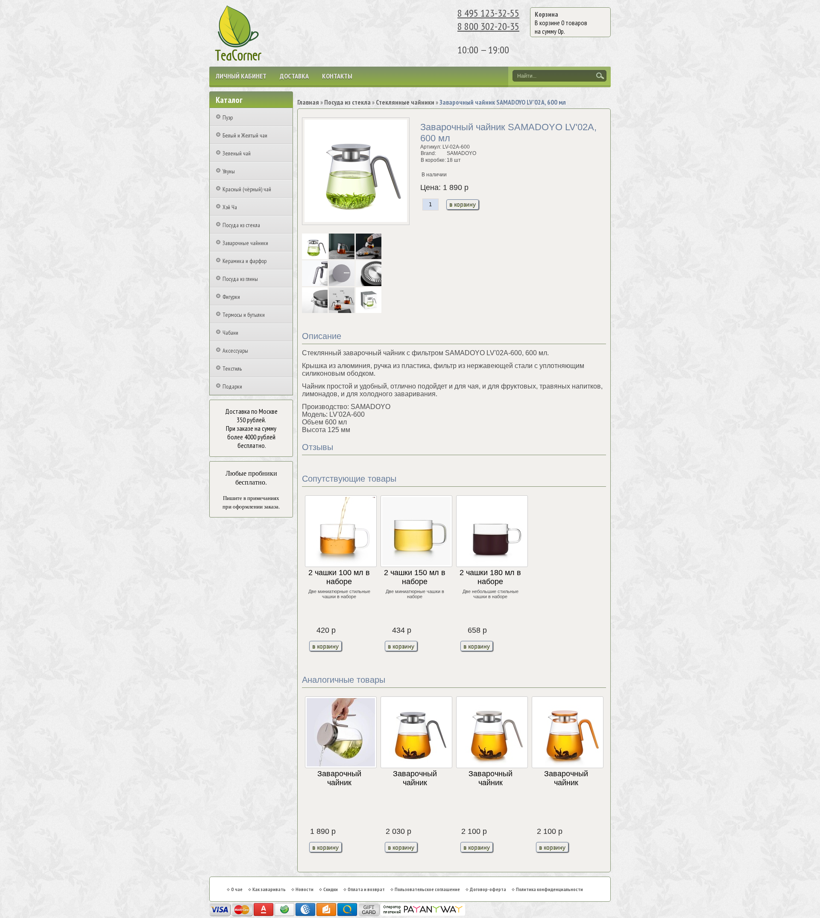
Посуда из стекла (241, 225)
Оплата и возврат (366, 889)
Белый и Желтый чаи (245, 135)
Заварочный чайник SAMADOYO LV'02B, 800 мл (490, 778)
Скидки (330, 889)
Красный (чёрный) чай (247, 189)
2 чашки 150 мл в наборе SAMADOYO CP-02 (415, 577)
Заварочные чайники (245, 243)
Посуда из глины (240, 279)
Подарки (232, 386)
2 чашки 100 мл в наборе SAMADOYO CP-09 (339, 577)
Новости (304, 889)
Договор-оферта (488, 889)
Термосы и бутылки (244, 315)
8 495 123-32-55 (488, 13)
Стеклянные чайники (405, 102)
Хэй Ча (230, 207)
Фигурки (231, 297)
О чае (237, 889)
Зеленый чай (237, 153)
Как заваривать (269, 889)
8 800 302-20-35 (488, 26)
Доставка (294, 76)
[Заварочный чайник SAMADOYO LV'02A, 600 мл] (315, 257)
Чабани (230, 332)
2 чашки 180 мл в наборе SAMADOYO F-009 (490, 577)
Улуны (229, 171)
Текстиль (232, 368)
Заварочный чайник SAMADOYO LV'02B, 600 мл (339, 778)
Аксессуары (235, 350)
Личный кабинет (241, 76)
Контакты (337, 76)
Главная (308, 102)
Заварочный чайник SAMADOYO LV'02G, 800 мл (566, 778)
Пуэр (228, 117)
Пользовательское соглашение (427, 889)
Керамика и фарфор (244, 261)
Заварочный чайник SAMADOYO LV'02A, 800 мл (414, 778)
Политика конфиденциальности (549, 889)
